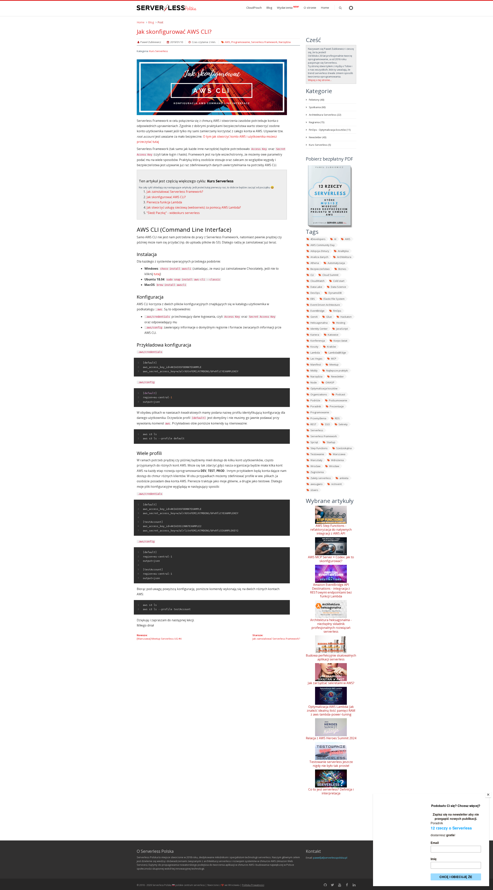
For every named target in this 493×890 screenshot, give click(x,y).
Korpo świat (340, 340)
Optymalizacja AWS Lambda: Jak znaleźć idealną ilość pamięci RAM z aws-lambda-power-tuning (331, 711)
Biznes (342, 269)
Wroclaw (315, 466)
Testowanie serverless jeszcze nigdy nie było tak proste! (331, 764)
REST (313, 424)
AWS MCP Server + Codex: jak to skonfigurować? (331, 559)
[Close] (488, 794)
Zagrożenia (317, 472)
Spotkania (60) (317, 107)
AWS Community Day (322, 245)
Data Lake (316, 287)
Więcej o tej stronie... (320, 80)
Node (313, 382)
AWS (227, 42)
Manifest (315, 364)
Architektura (344, 257)
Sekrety (343, 424)
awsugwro (316, 484)
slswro (314, 490)
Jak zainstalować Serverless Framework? (175, 191)
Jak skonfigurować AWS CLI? (174, 31)
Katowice (333, 334)
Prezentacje (337, 406)
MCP (333, 358)
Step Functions (319, 448)
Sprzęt (314, 442)
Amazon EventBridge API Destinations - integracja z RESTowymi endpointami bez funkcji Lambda (331, 590)
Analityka (343, 251)
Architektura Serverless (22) (325, 114)
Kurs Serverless (158, 51)
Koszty (314, 346)
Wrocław (334, 466)
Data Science (338, 287)
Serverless (316, 430)
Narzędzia (285, 42)
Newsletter (337, 376)
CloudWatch (317, 281)
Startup (331, 442)
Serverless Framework (264, 42)
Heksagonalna (319, 322)
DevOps (315, 293)
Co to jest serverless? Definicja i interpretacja (331, 791)
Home (325, 7)
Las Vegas (316, 358)
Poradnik (315, 406)
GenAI (314, 316)
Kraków (331, 346)
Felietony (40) (316, 99)
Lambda (315, 352)
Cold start (338, 281)
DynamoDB (335, 293)
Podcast (340, 394)
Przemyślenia (318, 418)
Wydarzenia (288, 7)
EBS (312, 299)
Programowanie (240, 42)
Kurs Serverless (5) (320, 145)
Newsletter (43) (317, 137)
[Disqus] (218, 688)
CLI (312, 275)
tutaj (157, 274)
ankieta (344, 478)
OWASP (329, 382)
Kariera (314, 334)
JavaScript (342, 328)
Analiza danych (319, 257)
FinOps (337, 310)
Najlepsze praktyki (337, 370)
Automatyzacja (336, 263)
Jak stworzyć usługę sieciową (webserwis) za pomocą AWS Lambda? (194, 207)
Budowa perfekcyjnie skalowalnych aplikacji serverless (331, 657)
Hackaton (346, 316)
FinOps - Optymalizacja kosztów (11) (329, 129)
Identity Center (319, 328)
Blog (269, 7)
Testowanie (317, 454)
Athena (314, 263)
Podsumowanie (338, 400)
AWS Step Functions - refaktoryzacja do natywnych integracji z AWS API (331, 530)
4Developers (317, 239)
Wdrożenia (337, 460)
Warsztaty (316, 460)
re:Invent (336, 484)
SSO (327, 424)
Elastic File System (334, 299)
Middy (314, 370)
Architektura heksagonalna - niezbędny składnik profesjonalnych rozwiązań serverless (331, 626)
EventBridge (317, 310)
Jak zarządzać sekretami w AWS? (331, 683)
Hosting (340, 322)
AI (335, 239)
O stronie (310, 7)
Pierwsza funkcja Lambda (164, 202)
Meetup (334, 364)
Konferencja (317, 340)
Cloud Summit (330, 275)
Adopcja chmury (319, 251)
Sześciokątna (344, 448)
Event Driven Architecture (325, 304)
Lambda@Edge (337, 352)
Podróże (315, 400)
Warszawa (339, 454)
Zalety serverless (320, 478)
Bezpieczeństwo (320, 269)
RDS (337, 418)
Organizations (318, 394)
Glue (329, 316)
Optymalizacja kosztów (323, 388)
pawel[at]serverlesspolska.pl (330, 857)
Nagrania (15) (316, 122)
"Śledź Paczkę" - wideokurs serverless (173, 213)
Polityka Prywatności (253, 885)
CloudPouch (254, 7)
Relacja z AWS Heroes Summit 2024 (331, 738)
